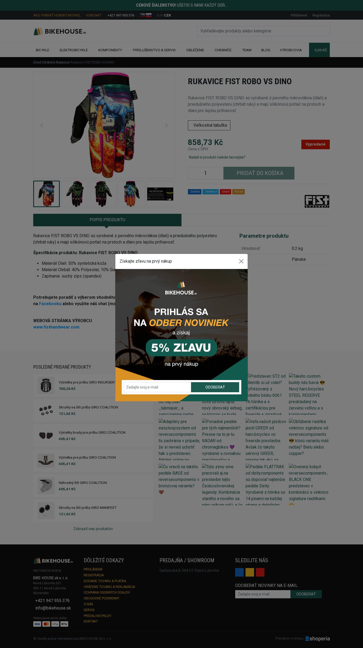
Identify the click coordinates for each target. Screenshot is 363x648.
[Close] (241, 261)
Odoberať (215, 387)
